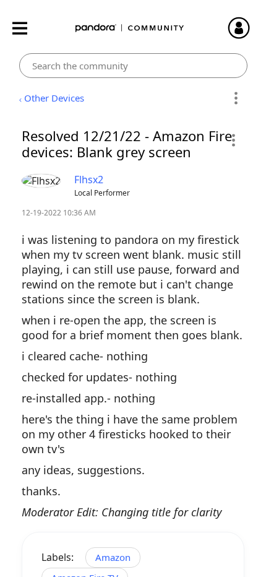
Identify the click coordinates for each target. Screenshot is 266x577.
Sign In (244, 27)
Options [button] (236, 98)
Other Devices (54, 98)
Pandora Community (130, 28)
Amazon (113, 557)
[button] (232, 140)
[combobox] (133, 65)
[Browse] (26, 28)
